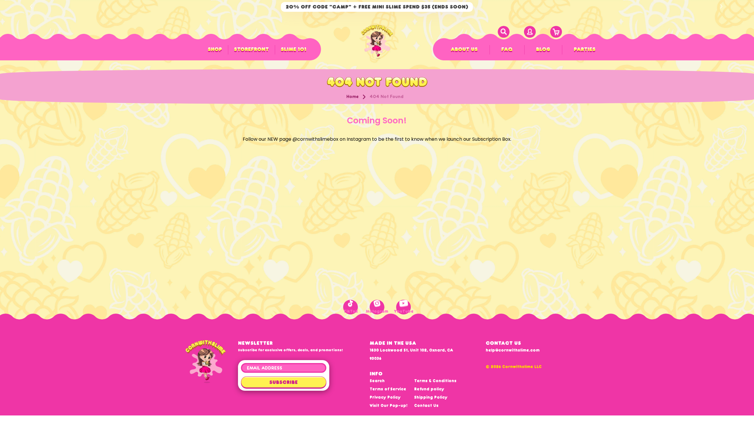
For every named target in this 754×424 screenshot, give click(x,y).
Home (352, 96)
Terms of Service (388, 389)
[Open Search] (504, 32)
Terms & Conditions (435, 380)
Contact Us (426, 405)
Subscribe (283, 382)
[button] (722, 6)
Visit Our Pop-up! (388, 405)
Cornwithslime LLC (522, 366)
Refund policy (429, 389)
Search (377, 380)
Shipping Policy (430, 397)
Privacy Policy (385, 397)
